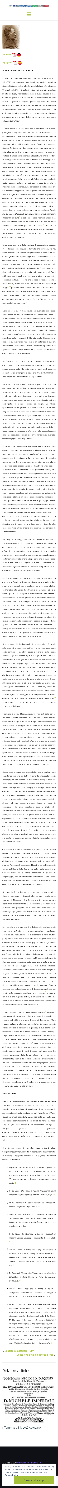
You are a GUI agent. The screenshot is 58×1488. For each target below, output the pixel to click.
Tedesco (7, 55)
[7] (55, 697)
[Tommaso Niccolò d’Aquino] (29, 1400)
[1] (19, 89)
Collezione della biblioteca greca (34, 1354)
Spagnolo (7, 63)
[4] (19, 279)
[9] (45, 1011)
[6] (26, 302)
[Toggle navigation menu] (29, 14)
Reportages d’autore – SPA (19, 1351)
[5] (10, 286)
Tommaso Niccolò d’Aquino (22, 1427)
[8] (45, 992)
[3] (43, 224)
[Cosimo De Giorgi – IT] (11, 37)
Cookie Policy (11, 1475)
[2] (19, 217)
